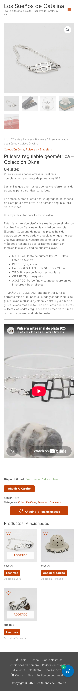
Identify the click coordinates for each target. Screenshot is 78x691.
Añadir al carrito (19, 488)
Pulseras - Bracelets (34, 139)
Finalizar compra (55, 670)
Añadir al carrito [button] (54, 572)
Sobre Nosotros (52, 660)
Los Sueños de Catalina (34, 6)
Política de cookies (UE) (51, 675)
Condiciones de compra (23, 665)
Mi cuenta (18, 670)
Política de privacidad (56, 665)
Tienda (16, 139)
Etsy (30, 675)
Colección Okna (14, 149)
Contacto (35, 670)
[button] (67, 29)
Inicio (7, 139)
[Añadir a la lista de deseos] (9, 533)
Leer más (12, 572)
